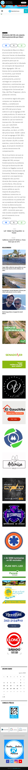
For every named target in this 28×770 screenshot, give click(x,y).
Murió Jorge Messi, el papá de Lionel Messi (12, 313)
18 (7, 688)
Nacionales (5, 32)
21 (17, 688)
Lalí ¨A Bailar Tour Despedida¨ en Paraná (14, 232)
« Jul (3, 697)
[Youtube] (20, 761)
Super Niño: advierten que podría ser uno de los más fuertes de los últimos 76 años (14, 269)
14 (17, 685)
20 (14, 688)
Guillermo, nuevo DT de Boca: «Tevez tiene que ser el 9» (14, 241)
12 (10, 685)
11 (7, 685)
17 (4, 688)
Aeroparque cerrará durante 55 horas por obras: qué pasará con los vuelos (14, 291)
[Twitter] (12, 761)
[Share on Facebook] (6, 45)
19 (10, 688)
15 (20, 685)
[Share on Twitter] (14, 45)
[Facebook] (7, 761)
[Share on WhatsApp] (21, 45)
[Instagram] (16, 761)
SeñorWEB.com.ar (16, 768)
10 (4, 685)
